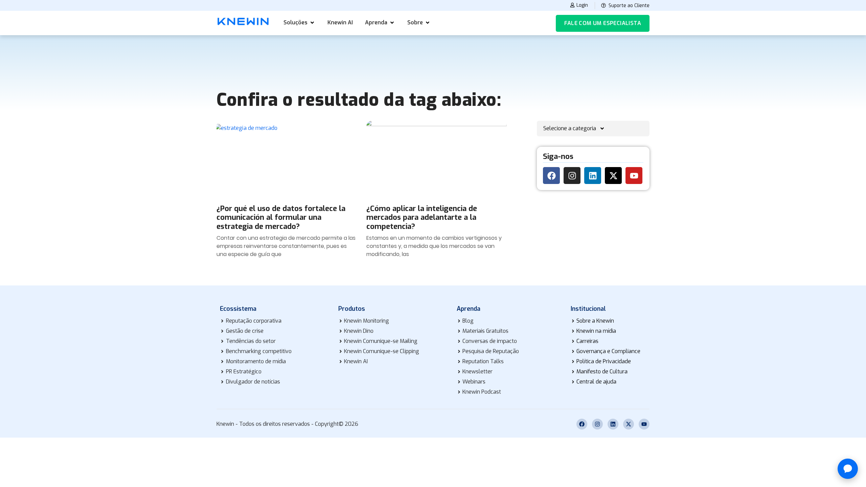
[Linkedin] (592, 175)
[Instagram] (572, 175)
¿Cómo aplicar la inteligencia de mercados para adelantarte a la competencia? (421, 217)
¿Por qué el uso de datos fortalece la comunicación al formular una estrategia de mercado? (280, 217)
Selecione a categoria (569, 128)
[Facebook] (551, 175)
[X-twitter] (613, 175)
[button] (299, 22)
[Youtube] (633, 175)
